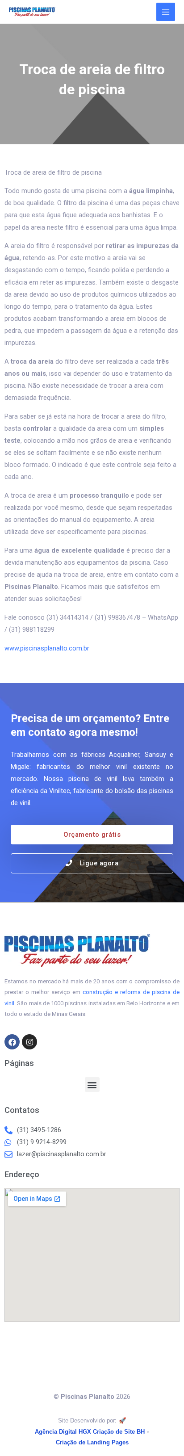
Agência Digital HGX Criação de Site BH (90, 1431)
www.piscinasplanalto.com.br (46, 648)
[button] (92, 1084)
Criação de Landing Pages (92, 1442)
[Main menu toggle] (165, 12)
